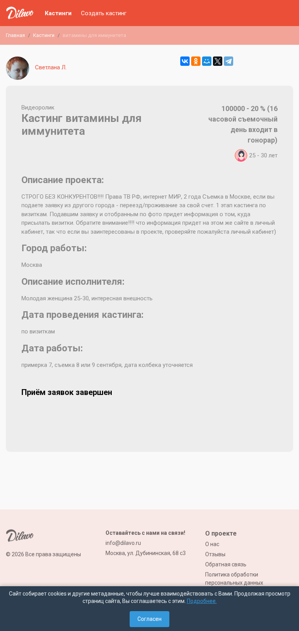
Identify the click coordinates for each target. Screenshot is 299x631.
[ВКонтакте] (185, 61)
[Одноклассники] (196, 61)
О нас (212, 544)
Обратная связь (225, 564)
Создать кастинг (104, 13)
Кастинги (58, 13)
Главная (15, 35)
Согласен (149, 619)
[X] (217, 61)
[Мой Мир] (206, 61)
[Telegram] (228, 61)
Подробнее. (202, 601)
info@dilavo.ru (123, 543)
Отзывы (215, 554)
